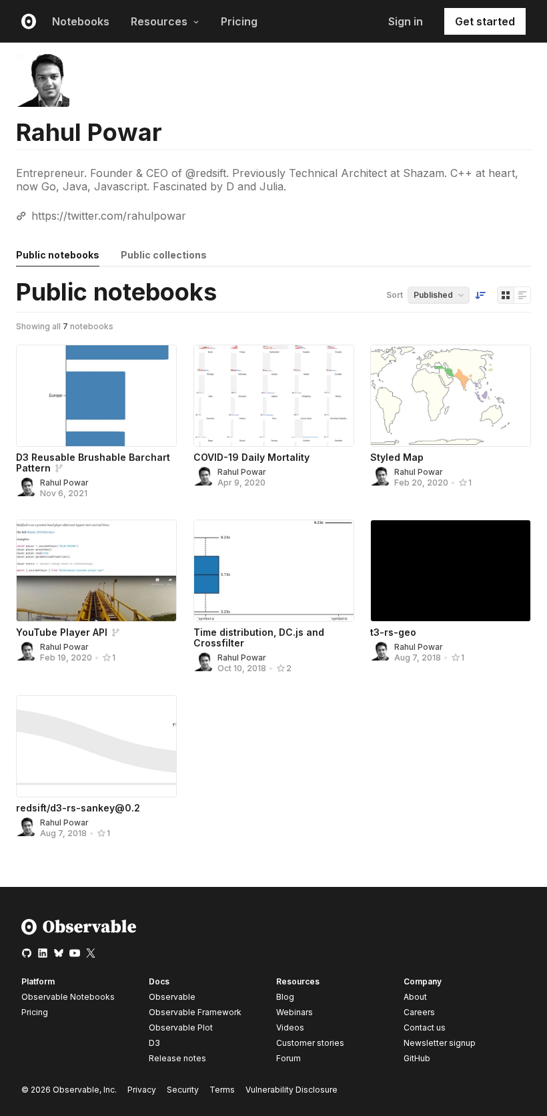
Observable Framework (195, 1012)
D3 (154, 1043)
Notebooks (80, 21)
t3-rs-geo (393, 632)
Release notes (177, 1058)
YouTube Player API (61, 632)
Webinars (294, 1012)
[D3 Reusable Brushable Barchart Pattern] (96, 396)
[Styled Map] (450, 396)
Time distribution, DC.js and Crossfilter (258, 637)
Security (183, 1090)
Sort (394, 295)
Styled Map (397, 457)
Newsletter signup (440, 1043)
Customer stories (310, 1043)
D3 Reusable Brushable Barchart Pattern (93, 462)
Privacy (141, 1090)
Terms (222, 1090)
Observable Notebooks (68, 997)
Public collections (164, 254)
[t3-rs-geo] (450, 571)
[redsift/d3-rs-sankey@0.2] (96, 746)
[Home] (79, 932)
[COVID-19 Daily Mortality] (273, 396)
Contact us (425, 1028)
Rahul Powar (64, 483)
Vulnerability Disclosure (291, 1090)
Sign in (405, 21)
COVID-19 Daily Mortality (251, 457)
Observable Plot (181, 1027)
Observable (172, 997)
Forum (288, 1058)
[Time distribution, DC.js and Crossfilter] (273, 571)
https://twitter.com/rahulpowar (108, 215)
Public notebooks (57, 254)
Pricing (239, 21)
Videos (290, 1027)
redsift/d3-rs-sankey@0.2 (78, 807)
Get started (485, 21)
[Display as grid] (506, 295)
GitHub (417, 1058)
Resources (159, 21)
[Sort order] (480, 295)
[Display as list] (522, 295)
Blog (285, 997)
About (415, 997)
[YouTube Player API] (96, 571)
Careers (419, 1012)
